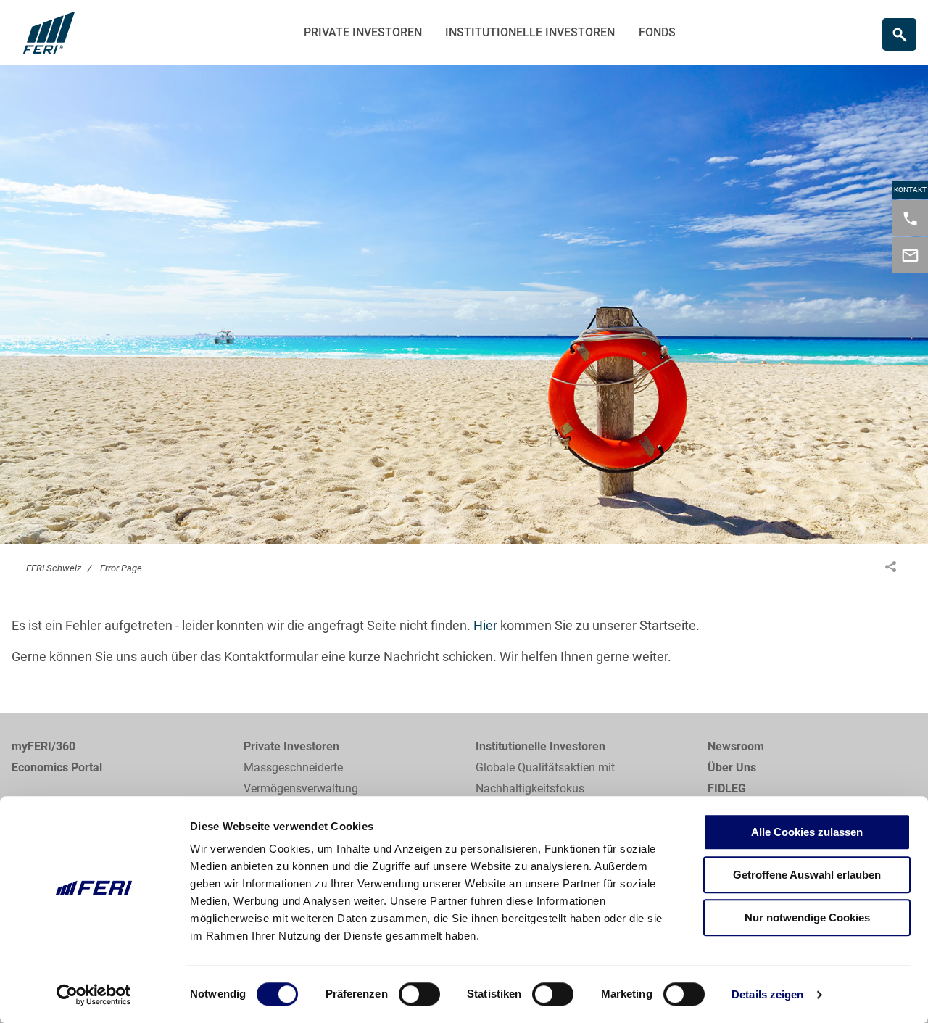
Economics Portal (57, 767)
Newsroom (736, 746)
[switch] (419, 994)
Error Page (121, 568)
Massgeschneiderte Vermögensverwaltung (301, 778)
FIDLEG (727, 788)
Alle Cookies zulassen (807, 832)
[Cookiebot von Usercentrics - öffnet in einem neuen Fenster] (93, 995)
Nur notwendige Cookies (807, 917)
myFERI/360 (43, 746)
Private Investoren (363, 32)
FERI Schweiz (53, 568)
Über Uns (732, 767)
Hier (485, 625)
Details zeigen (767, 994)
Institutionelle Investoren (530, 32)
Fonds (657, 32)
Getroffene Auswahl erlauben (807, 875)
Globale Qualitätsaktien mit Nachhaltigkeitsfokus (545, 778)
